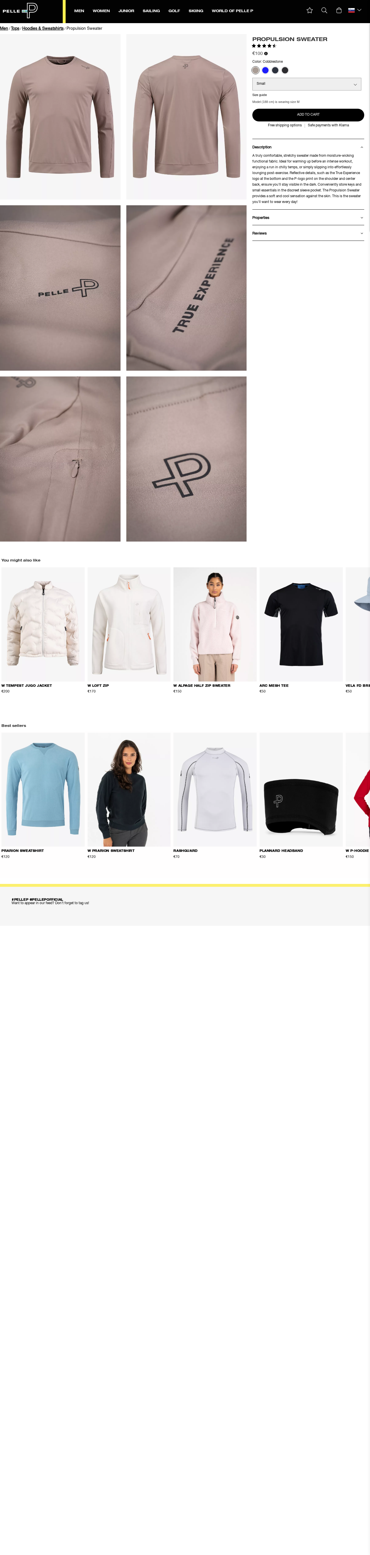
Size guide (259, 95)
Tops (15, 29)
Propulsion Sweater (84, 29)
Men (4, 29)
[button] (309, 10)
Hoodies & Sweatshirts (43, 29)
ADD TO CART (308, 115)
